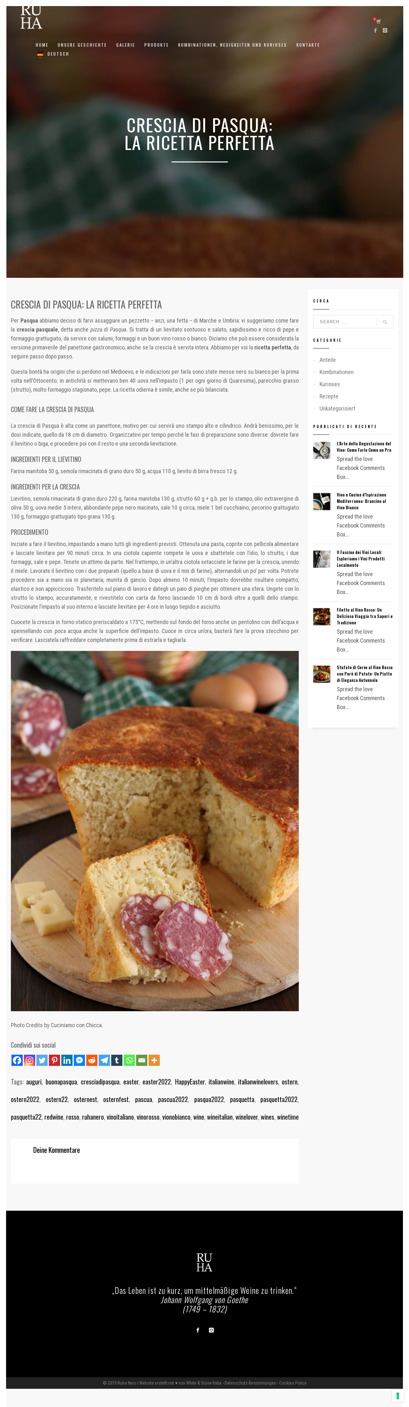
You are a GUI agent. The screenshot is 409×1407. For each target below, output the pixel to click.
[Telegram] (104, 1060)
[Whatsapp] (129, 1060)
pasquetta (242, 1099)
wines (267, 1117)
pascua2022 (173, 1099)
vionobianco (176, 1117)
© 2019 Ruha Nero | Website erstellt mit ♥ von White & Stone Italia (162, 1383)
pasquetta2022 (278, 1099)
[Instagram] (385, 30)
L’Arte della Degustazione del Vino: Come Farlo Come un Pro (364, 446)
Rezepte (329, 396)
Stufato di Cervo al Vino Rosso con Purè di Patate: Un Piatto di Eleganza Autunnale (365, 673)
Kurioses (330, 384)
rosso (72, 1117)
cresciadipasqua (100, 1081)
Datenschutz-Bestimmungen (250, 1383)
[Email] (141, 1060)
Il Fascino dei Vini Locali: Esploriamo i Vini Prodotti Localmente (361, 558)
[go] (385, 322)
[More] (154, 1060)
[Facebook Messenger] (79, 1060)
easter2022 (157, 1081)
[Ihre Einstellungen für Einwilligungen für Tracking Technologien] (398, 1396)
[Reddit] (91, 1060)
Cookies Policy (292, 1383)
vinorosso (148, 1117)
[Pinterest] (54, 1060)
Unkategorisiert (337, 408)
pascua (143, 1099)
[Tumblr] (116, 1060)
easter (131, 1081)
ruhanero (93, 1117)
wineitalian (220, 1117)
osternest (85, 1099)
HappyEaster (190, 1081)
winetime (288, 1117)
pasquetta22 (26, 1117)
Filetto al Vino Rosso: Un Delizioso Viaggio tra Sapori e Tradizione (365, 616)
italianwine (221, 1081)
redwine (53, 1117)
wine (198, 1117)
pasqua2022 (209, 1099)
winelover (246, 1117)
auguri (34, 1081)
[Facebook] (375, 30)
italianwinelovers (258, 1081)
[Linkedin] (67, 1060)
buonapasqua (61, 1081)
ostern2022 (25, 1099)
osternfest (116, 1099)
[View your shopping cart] (378, 22)
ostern (289, 1081)
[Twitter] (42, 1060)
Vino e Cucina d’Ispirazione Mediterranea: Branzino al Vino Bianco (361, 501)
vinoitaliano (120, 1117)
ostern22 (57, 1099)
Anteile (328, 359)
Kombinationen (337, 372)
